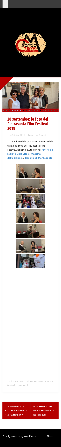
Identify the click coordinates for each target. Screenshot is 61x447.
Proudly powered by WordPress (19, 436)
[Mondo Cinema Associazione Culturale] (30, 44)
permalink (23, 385)
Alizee (50, 436)
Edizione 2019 (16, 381)
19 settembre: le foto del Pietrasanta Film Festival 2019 (16, 410)
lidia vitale (32, 381)
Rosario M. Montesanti (38, 157)
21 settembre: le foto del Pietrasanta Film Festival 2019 (44, 410)
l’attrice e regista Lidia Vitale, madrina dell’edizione (30, 153)
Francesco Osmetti (37, 135)
